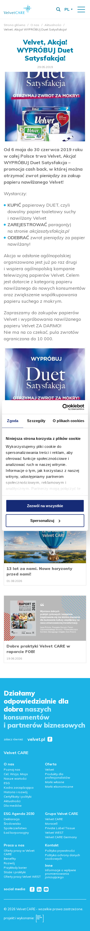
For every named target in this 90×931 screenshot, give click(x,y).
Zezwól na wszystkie (45, 506)
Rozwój (9, 863)
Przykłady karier (15, 867)
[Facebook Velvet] (50, 739)
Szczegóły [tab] (36, 421)
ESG (7, 783)
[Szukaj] (58, 9)
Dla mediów (13, 805)
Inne (48, 865)
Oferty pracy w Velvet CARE (19, 852)
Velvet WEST (54, 832)
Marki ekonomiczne (59, 786)
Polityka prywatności (60, 850)
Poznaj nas (12, 769)
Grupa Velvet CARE (61, 813)
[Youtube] (46, 889)
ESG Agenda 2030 (19, 813)
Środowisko (12, 823)
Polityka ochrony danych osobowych (62, 856)
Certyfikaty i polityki (18, 796)
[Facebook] (32, 889)
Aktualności (52, 25)
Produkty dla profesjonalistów (57, 775)
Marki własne (54, 782)
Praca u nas (14, 845)
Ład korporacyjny (16, 832)
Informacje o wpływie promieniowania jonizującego (60, 873)
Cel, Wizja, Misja (16, 774)
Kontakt (51, 845)
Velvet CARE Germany (61, 837)
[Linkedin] (39, 889)
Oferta (50, 764)
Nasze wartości (15, 778)
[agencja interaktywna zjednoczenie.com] (40, 918)
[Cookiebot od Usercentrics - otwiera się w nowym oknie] (63, 407)
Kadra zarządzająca (19, 787)
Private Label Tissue (60, 828)
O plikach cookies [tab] (68, 421)
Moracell (51, 823)
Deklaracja (12, 819)
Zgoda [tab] (12, 421)
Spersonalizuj (42, 520)
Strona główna (14, 25)
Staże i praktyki (15, 872)
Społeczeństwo (15, 828)
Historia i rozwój (16, 792)
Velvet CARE (16, 752)
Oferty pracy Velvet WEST (22, 876)
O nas (34, 25)
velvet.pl (36, 739)
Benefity (10, 858)
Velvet (49, 769)
